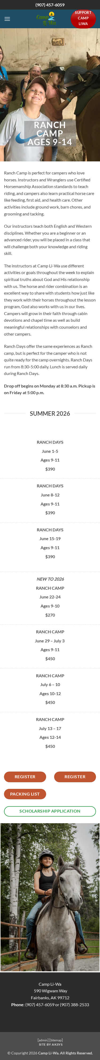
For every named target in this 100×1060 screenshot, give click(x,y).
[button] (7, 18)
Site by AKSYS (51, 1044)
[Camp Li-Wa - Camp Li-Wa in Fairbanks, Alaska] (46, 19)
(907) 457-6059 (50, 4)
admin (43, 1040)
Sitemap (56, 1040)
